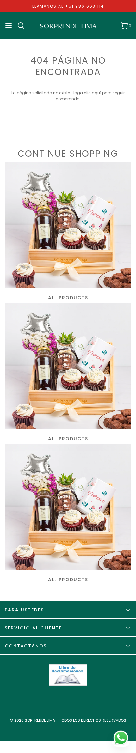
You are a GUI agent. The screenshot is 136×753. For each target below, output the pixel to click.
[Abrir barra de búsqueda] (23, 25)
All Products (68, 298)
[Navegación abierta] (8, 25)
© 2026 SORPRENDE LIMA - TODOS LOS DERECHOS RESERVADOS (68, 720)
